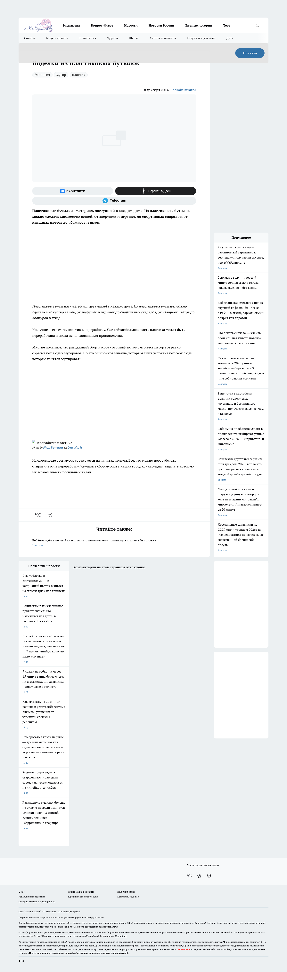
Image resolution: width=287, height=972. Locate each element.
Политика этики (126, 891)
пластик (78, 74)
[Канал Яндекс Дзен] (155, 191)
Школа (134, 38)
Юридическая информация (83, 896)
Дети (229, 38)
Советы (29, 38)
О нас (22, 891)
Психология (87, 38)
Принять (250, 53)
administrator (184, 90)
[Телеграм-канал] (114, 201)
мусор (61, 74)
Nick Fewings (53, 447)
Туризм (112, 38)
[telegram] (51, 515)
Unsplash (74, 447)
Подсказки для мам (201, 38)
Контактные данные (128, 896)
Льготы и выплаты (163, 38)
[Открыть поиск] (258, 25)
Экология (42, 74)
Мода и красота (57, 38)
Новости (131, 25)
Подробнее (121, 936)
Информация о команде (81, 891)
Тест (226, 25)
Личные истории (198, 25)
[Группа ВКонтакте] (72, 191)
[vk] (38, 515)
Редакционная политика (32, 896)
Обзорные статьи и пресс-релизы (37, 901)
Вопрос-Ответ (102, 25)
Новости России (161, 25)
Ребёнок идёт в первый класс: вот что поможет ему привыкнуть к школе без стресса (94, 542)
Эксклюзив (71, 25)
